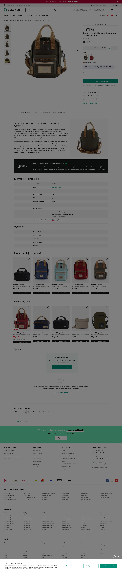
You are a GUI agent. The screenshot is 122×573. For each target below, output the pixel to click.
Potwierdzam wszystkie (109, 566)
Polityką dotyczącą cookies (42, 565)
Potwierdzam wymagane (73, 566)
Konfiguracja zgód (91, 566)
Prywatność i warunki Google (33, 568)
